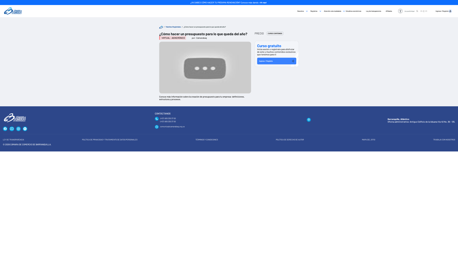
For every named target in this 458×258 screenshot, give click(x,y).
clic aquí (263, 2)
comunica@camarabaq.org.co (172, 126)
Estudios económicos (353, 11)
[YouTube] (11, 128)
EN (421, 11)
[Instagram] (18, 128)
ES (426, 11)
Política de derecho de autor (290, 139)
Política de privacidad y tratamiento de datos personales (109, 139)
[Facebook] (5, 128)
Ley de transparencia (373, 11)
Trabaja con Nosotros (444, 139)
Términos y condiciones (206, 139)
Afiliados (389, 11)
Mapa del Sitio (368, 139)
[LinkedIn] (25, 128)
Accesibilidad (409, 11)
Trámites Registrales (173, 27)
